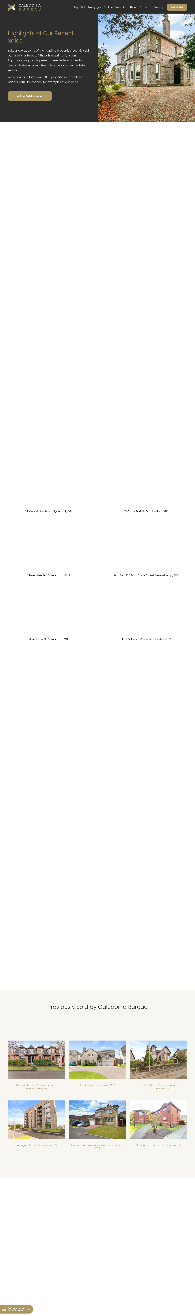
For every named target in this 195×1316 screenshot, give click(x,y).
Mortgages (94, 7)
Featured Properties (115, 7)
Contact (144, 7)
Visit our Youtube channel (30, 96)
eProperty (158, 7)
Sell (83, 7)
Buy (76, 7)
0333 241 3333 (177, 7)
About (133, 7)
